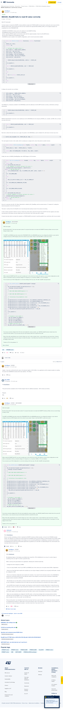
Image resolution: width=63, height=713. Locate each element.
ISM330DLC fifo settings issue (8, 622)
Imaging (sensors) (5, 629)
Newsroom (26, 686)
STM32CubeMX (24, 649)
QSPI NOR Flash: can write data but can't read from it (14, 642)
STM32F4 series (14, 649)
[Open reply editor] (31, 358)
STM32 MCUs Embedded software (43, 6)
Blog (6, 691)
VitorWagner (7, 10)
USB (12, 652)
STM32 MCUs (32, 6)
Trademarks (43, 703)
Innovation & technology (10, 682)
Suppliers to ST (8, 688)
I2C (3, 349)
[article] (31, 370)
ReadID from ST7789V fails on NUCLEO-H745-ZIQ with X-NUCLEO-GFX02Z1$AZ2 (21, 637)
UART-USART (18, 652)
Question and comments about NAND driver (12, 632)
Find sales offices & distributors (26, 678)
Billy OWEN (7, 379)
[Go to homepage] (11, 664)
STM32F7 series (5, 652)
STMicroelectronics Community (7, 6)
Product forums (24, 6)
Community (26, 682)
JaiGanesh (9, 530)
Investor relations (8, 675)
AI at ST (26, 693)
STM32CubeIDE (33, 649)
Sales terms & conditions (34, 703)
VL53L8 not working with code (8, 627)
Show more (31, 84)
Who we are (7, 672)
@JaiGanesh (11, 554)
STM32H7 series (5, 649)
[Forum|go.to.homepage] (8, 2)
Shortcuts (40, 671)
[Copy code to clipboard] (60, 41)
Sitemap (40, 674)
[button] (1, 2)
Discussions (17, 6)
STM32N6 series (9, 349)
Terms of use (24, 703)
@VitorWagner (7, 384)
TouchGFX (41, 649)
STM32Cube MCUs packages (30, 652)
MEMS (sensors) (4, 624)
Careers (6, 685)
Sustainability (7, 679)
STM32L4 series (49, 649)
